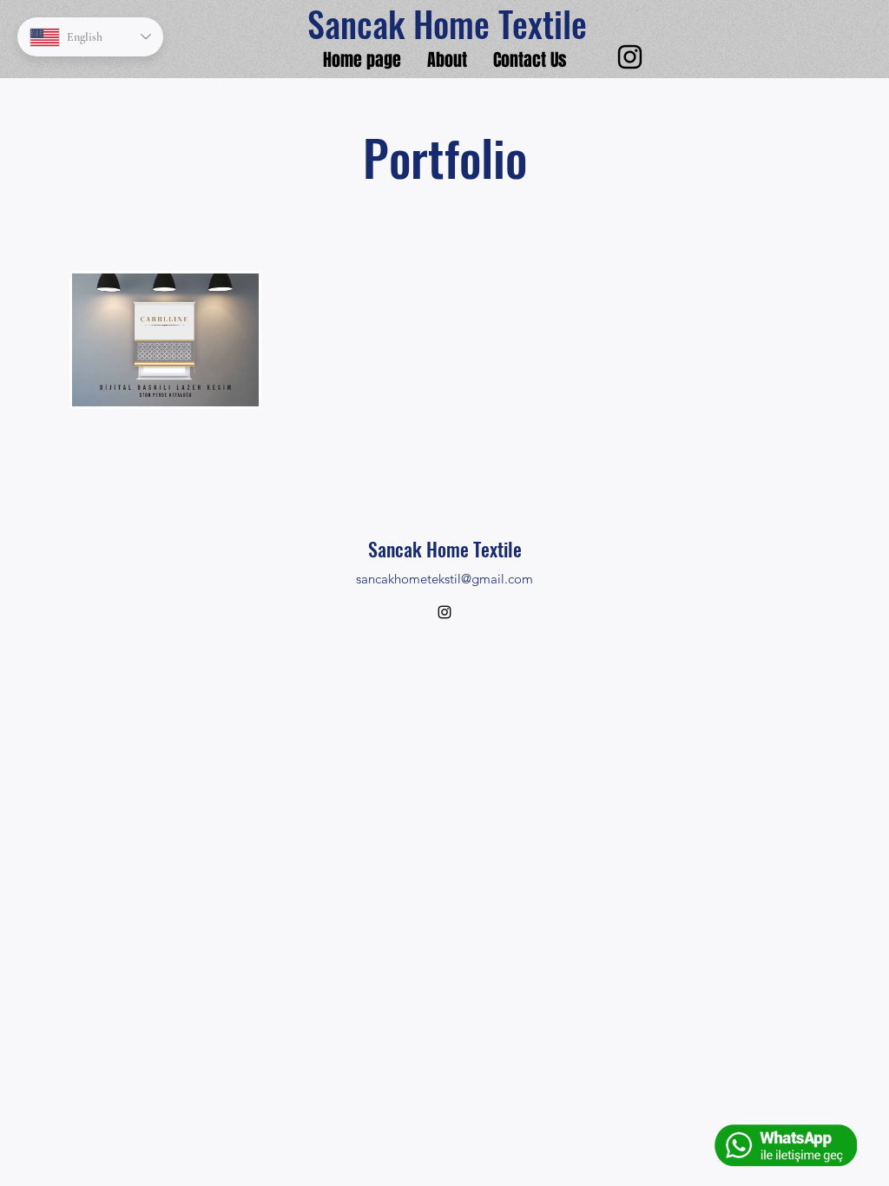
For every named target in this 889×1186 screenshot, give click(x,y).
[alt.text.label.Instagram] (630, 57)
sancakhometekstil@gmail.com (444, 578)
